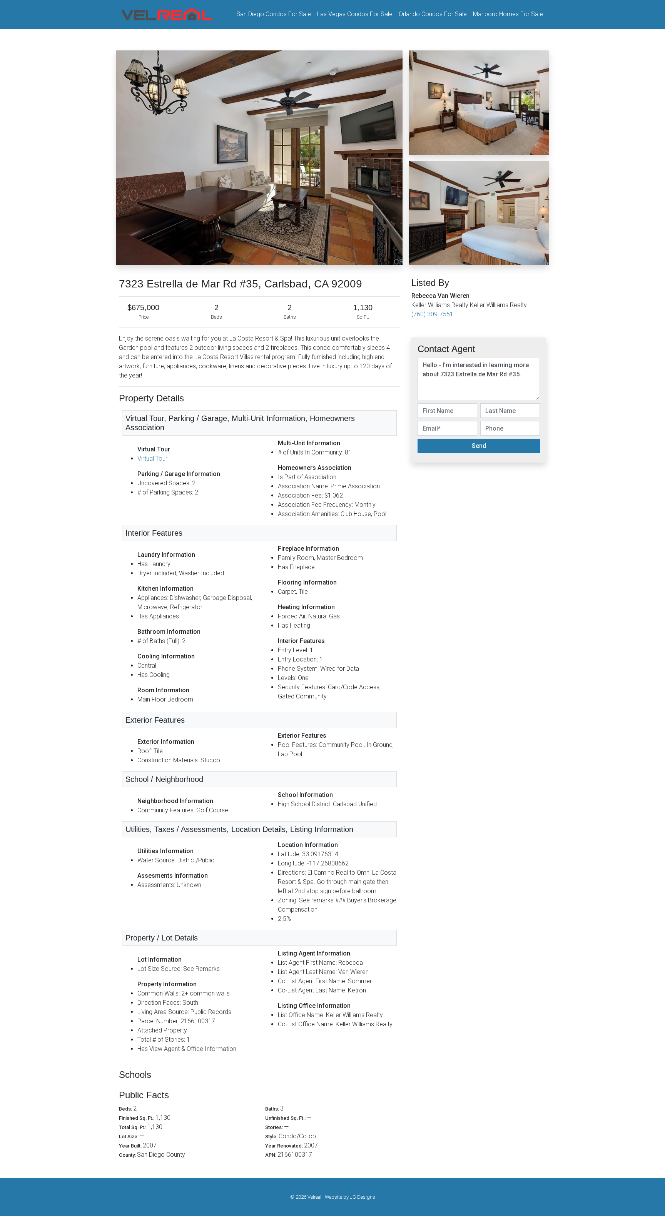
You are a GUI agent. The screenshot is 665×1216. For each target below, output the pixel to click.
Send (479, 445)
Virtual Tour (152, 458)
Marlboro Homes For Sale (508, 14)
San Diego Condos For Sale (273, 14)
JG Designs (362, 1197)
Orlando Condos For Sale (433, 14)
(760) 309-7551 (432, 314)
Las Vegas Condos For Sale (355, 14)
